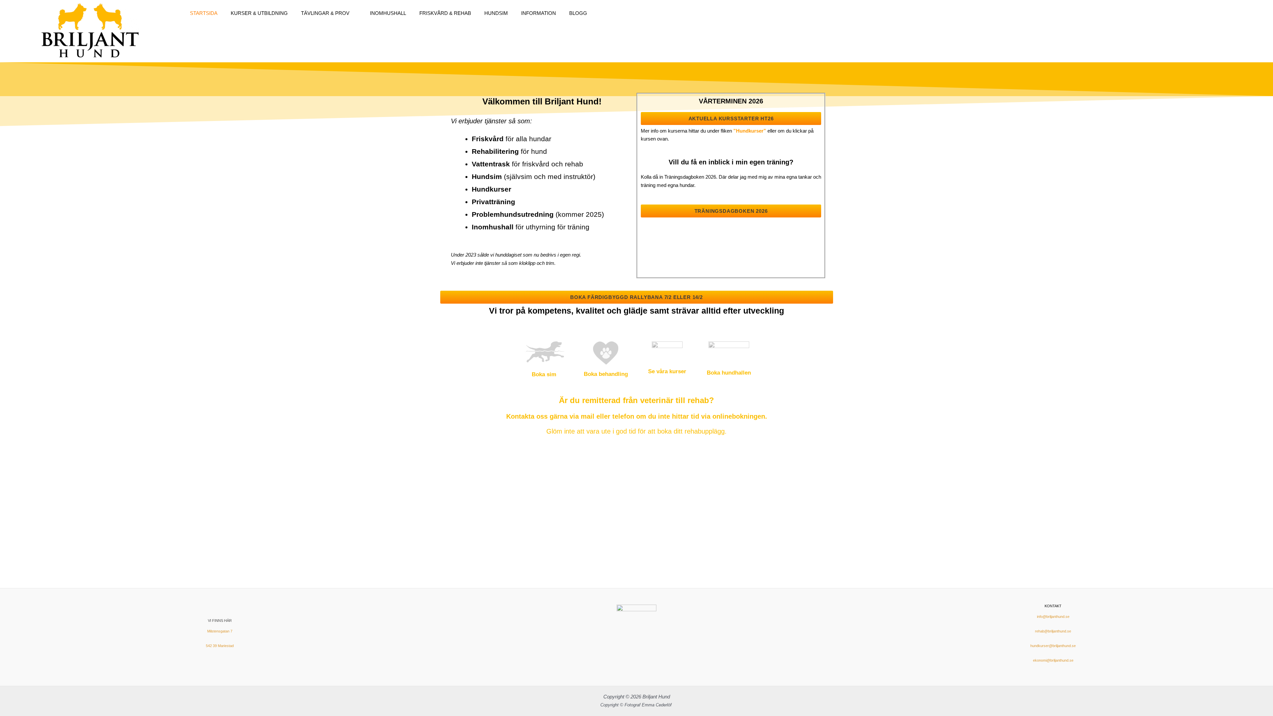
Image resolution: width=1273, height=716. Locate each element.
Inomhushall (388, 13)
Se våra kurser (667, 371)
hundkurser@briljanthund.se (1053, 646)
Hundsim (496, 13)
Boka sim (544, 374)
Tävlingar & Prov (325, 13)
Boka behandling (606, 374)
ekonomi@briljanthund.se (1053, 660)
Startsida (203, 13)
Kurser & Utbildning (259, 13)
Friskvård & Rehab (445, 13)
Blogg (578, 13)
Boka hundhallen (729, 373)
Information (538, 13)
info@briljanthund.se (1053, 617)
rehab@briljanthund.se (1053, 631)
